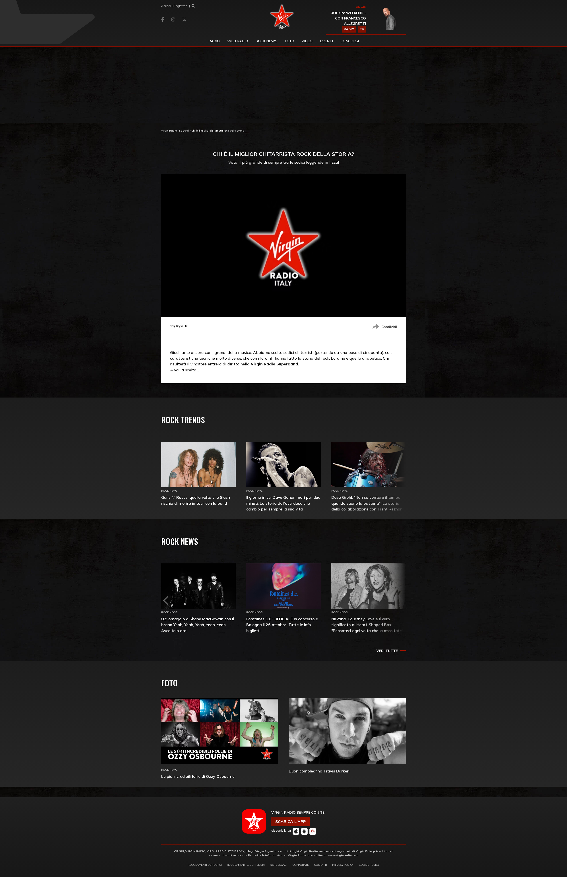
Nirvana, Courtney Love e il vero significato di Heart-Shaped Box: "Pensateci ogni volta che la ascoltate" (367, 624)
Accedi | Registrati (174, 6)
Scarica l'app (290, 821)
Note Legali (278, 864)
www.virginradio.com (343, 855)
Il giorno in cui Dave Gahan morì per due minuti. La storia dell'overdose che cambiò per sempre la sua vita (283, 503)
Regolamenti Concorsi (205, 864)
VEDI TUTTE (387, 650)
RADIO (349, 29)
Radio (214, 41)
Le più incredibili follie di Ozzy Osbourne (198, 776)
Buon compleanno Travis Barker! (319, 771)
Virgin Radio (169, 130)
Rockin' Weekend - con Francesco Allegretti (348, 18)
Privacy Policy (342, 864)
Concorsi (349, 41)
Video (307, 41)
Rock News (266, 41)
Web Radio (237, 41)
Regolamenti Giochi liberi (246, 864)
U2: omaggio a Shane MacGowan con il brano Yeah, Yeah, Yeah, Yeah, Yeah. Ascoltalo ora (197, 624)
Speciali (184, 130)
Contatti (320, 864)
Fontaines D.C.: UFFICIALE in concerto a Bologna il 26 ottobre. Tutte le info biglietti (282, 624)
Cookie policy (369, 864)
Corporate (300, 864)
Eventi (326, 41)
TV (362, 29)
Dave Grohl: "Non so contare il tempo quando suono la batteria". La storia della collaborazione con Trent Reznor (366, 503)
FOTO (289, 41)
